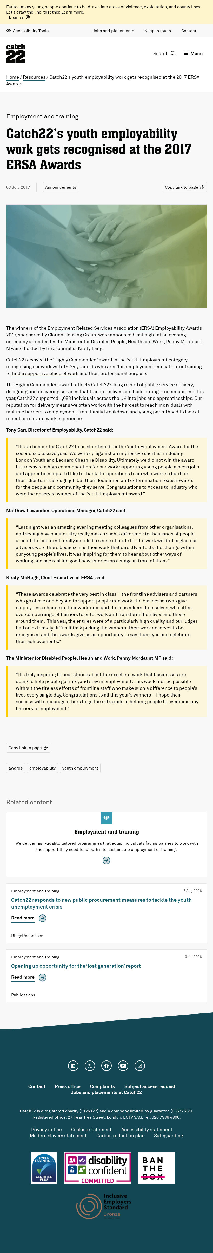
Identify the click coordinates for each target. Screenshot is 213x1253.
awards (16, 768)
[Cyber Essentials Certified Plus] (44, 1168)
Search (161, 53)
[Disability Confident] (97, 1168)
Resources (34, 77)
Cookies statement (91, 1129)
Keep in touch (157, 30)
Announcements (60, 187)
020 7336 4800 (165, 1117)
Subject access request (149, 1086)
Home (12, 77)
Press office (68, 1086)
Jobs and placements (113, 30)
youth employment (80, 768)
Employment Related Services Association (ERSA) (101, 328)
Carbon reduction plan (120, 1135)
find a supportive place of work (45, 373)
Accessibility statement (146, 1129)
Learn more (72, 12)
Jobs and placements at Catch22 (106, 1092)
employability (42, 768)
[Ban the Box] (156, 1168)
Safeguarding (168, 1135)
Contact (188, 30)
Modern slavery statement (58, 1135)
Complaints (102, 1086)
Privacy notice (46, 1129)
